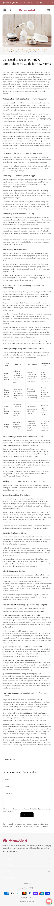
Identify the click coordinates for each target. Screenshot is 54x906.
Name (7, 780)
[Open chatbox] (49, 901)
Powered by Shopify (27, 901)
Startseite (6, 50)
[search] (10, 9)
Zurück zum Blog (10, 759)
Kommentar (9, 793)
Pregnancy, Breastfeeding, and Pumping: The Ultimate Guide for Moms (26, 51)
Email (7, 786)
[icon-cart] (48, 9)
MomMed (29, 898)
